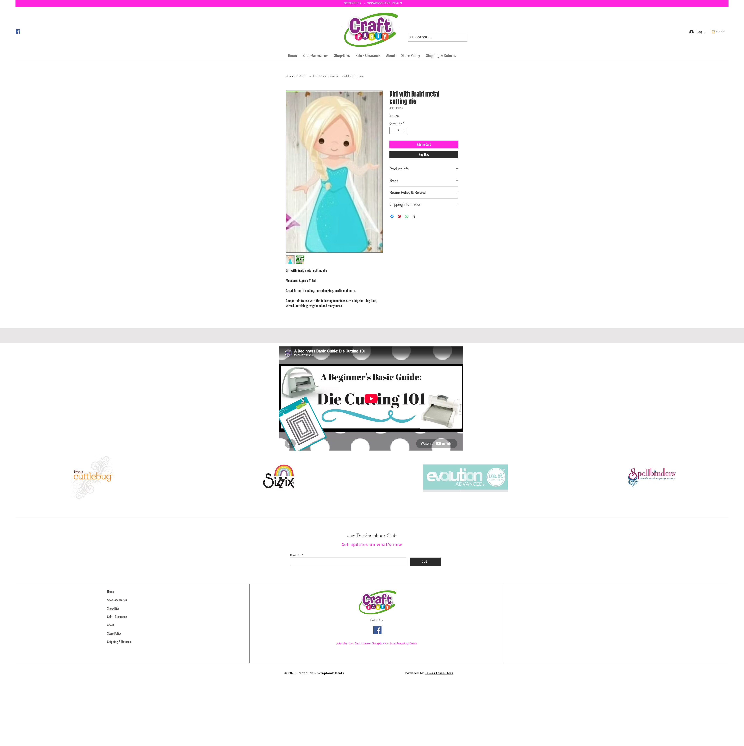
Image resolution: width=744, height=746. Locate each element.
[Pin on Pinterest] (399, 216)
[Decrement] (392, 130)
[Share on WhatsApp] (406, 216)
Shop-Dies (113, 608)
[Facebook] (18, 31)
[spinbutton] (398, 130)
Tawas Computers (439, 673)
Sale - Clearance (117, 616)
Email (295, 555)
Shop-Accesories (117, 600)
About (110, 625)
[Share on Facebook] (392, 216)
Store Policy (114, 633)
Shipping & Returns (119, 641)
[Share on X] (414, 216)
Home (290, 76)
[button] (719, 31)
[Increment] (404, 130)
